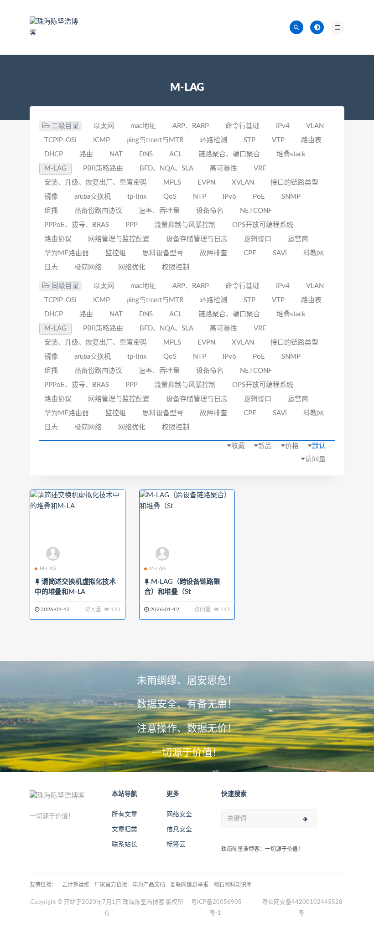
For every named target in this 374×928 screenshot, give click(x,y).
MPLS (172, 182)
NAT (116, 154)
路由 (86, 154)
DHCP (53, 154)
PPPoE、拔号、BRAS (76, 225)
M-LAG (55, 168)
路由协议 (58, 239)
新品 (265, 446)
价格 (292, 446)
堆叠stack (291, 154)
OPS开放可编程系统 (262, 225)
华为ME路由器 (66, 253)
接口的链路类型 (294, 182)
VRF (260, 168)
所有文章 (124, 814)
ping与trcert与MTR (154, 140)
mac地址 (143, 126)
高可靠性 (223, 168)
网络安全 (179, 814)
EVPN (206, 182)
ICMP (101, 140)
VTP (278, 140)
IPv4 (283, 126)
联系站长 (124, 844)
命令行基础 (242, 126)
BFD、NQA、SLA (166, 168)
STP (249, 140)
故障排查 (213, 253)
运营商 (298, 239)
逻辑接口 (257, 239)
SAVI (280, 253)
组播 (51, 210)
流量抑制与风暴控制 (185, 225)
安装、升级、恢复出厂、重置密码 (95, 182)
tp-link (137, 196)
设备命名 (209, 210)
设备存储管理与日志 (197, 239)
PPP (131, 225)
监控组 (115, 253)
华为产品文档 (148, 884)
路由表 (311, 140)
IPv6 (229, 196)
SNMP (291, 196)
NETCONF (256, 210)
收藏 (238, 446)
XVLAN (243, 182)
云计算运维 (75, 884)
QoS (170, 196)
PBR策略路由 (103, 168)
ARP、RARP (190, 126)
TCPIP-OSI (60, 140)
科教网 (313, 253)
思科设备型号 (162, 253)
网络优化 (131, 267)
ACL (175, 154)
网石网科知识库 (232, 884)
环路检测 (213, 140)
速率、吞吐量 (159, 210)
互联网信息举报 (189, 884)
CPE (250, 253)
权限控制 (175, 267)
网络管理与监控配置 (119, 239)
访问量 (315, 459)
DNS (146, 154)
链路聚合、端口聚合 (229, 154)
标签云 (176, 844)
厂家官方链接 (110, 884)
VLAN (315, 126)
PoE (259, 196)
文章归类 (124, 829)
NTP (199, 196)
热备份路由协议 (98, 210)
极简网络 (88, 267)
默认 (319, 446)
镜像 (51, 196)
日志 (51, 267)
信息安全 (179, 829)
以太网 (104, 126)
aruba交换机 (92, 196)
